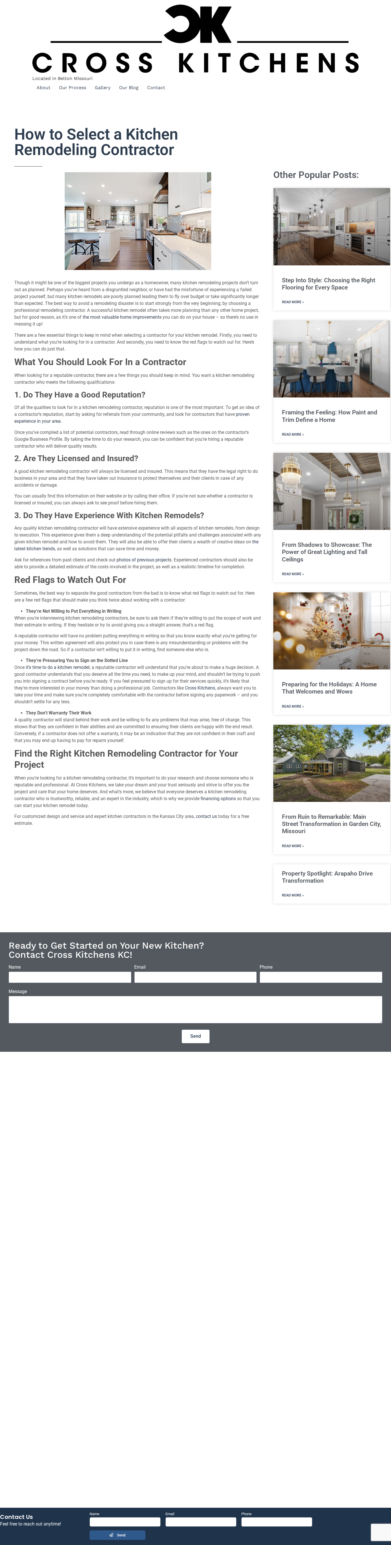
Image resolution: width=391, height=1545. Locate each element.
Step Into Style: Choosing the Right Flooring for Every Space (328, 284)
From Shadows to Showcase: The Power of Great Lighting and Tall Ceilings (327, 552)
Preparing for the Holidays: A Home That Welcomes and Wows (329, 688)
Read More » (293, 302)
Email (140, 967)
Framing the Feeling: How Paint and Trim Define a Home (329, 416)
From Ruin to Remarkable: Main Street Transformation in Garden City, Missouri (331, 824)
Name (15, 967)
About (43, 87)
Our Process (72, 87)
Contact (156, 87)
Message (18, 991)
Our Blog (129, 87)
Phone (266, 967)
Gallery (102, 87)
